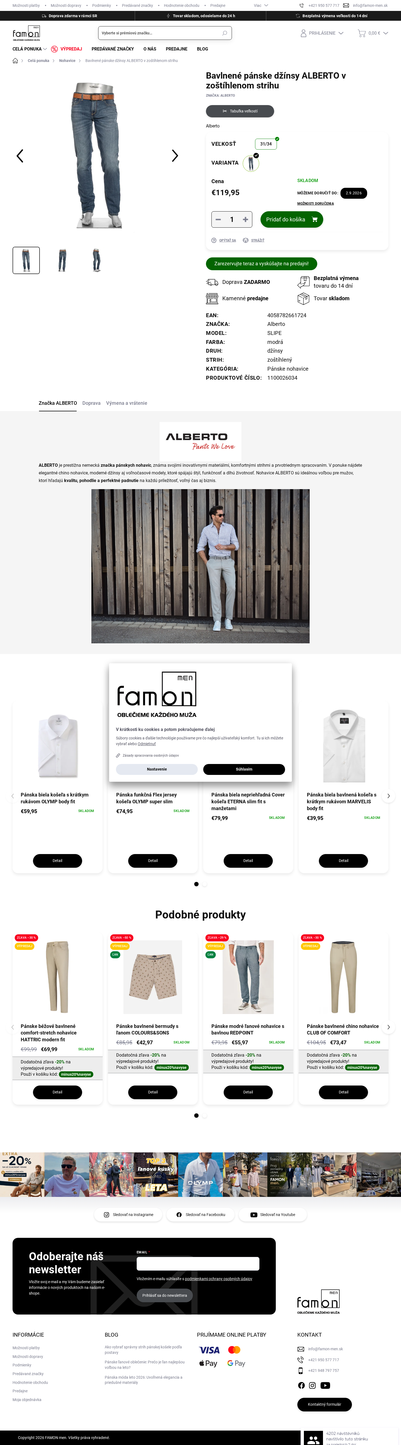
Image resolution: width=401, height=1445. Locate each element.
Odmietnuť (147, 744)
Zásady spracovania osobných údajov (151, 755)
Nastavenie (157, 769)
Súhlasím (244, 769)
